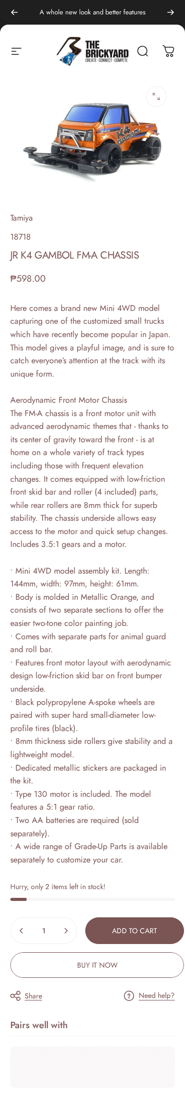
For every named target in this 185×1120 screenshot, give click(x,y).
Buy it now (97, 965)
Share (33, 996)
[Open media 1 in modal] (156, 96)
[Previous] (14, 12)
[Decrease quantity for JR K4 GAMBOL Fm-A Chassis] (21, 931)
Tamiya (21, 218)
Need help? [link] (157, 995)
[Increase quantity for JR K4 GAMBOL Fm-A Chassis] (66, 931)
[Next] (170, 12)
